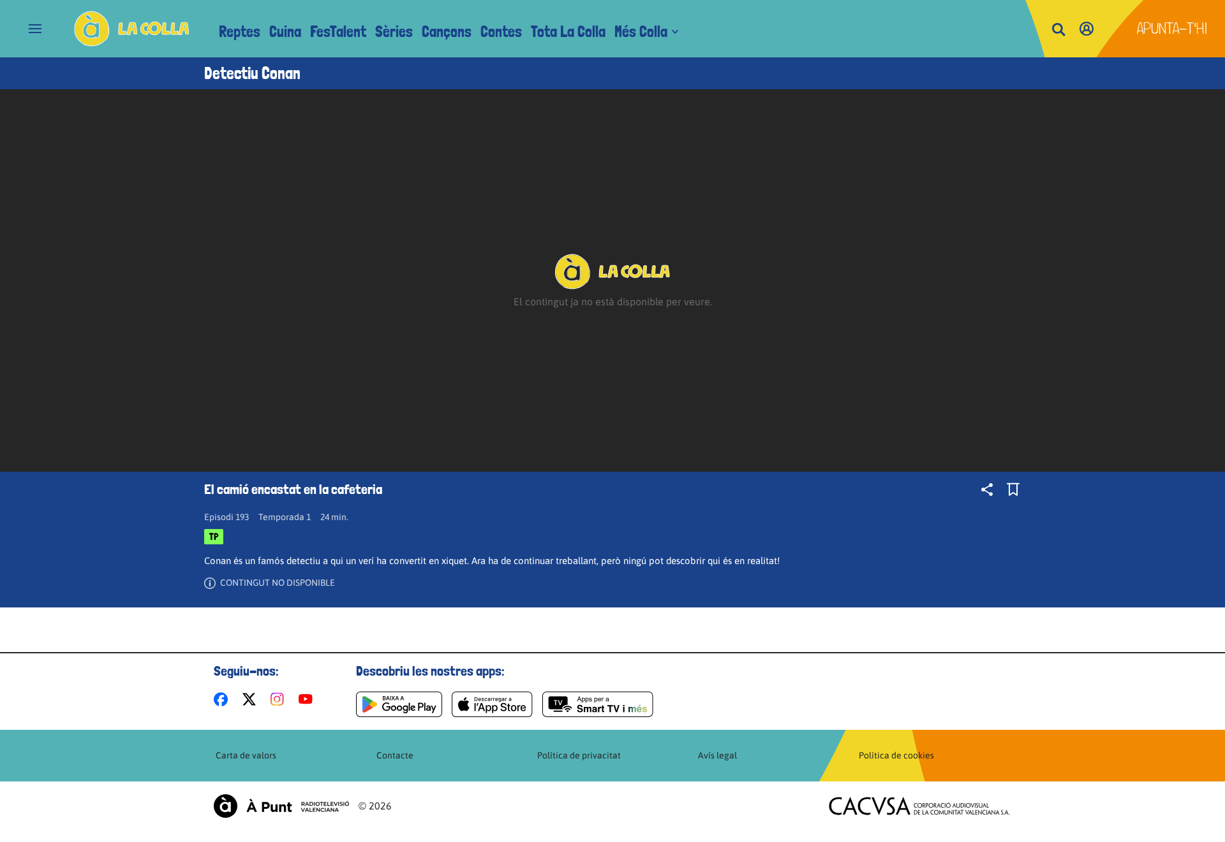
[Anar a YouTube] (308, 699)
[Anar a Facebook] (223, 699)
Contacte (394, 755)
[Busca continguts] (1058, 30)
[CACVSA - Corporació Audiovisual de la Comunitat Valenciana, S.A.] (919, 806)
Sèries (394, 32)
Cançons (446, 32)
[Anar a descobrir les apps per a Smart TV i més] (597, 704)
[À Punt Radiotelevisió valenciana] (281, 806)
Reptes (239, 32)
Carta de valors (246, 755)
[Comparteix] (987, 489)
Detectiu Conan (252, 73)
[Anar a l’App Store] (492, 704)
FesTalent (338, 32)
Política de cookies (896, 755)
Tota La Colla (568, 32)
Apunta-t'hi (1172, 28)
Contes (501, 32)
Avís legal (717, 755)
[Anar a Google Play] (399, 704)
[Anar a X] (251, 699)
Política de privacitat (579, 755)
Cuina (285, 32)
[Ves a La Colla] (131, 29)
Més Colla (640, 32)
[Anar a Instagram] (280, 699)
